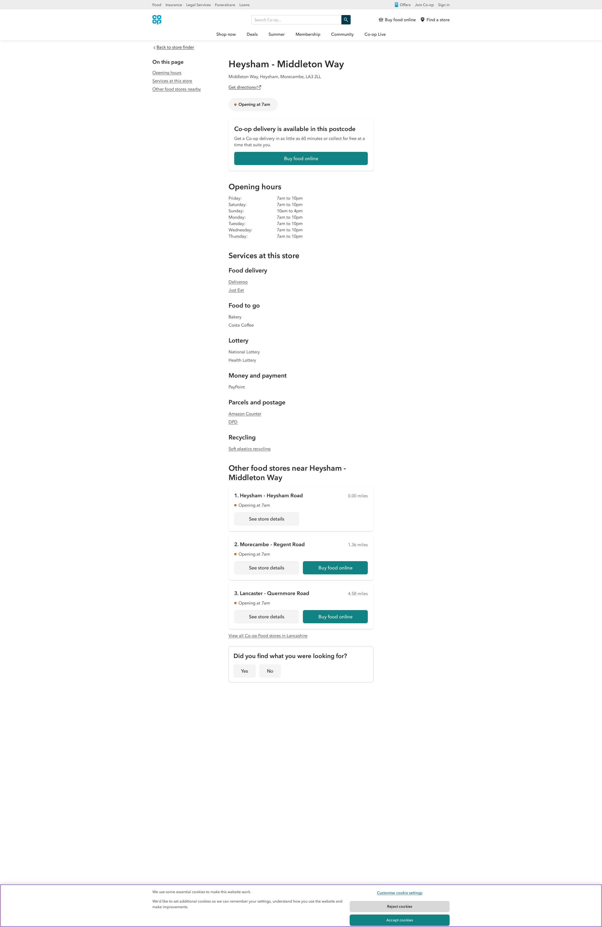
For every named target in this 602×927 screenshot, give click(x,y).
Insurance (174, 4)
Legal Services (198, 4)
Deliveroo (238, 281)
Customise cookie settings (399, 892)
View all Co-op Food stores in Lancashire (268, 635)
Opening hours (166, 72)
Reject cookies (399, 906)
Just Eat (236, 290)
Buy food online (301, 158)
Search (346, 19)
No (270, 671)
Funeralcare (225, 4)
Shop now (226, 34)
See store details (274, 520)
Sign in (444, 4)
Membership (308, 34)
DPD (233, 422)
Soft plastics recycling (249, 448)
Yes (244, 671)
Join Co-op (424, 4)
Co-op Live (375, 34)
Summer (277, 34)
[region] (301, 905)
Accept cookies (399, 920)
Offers (405, 4)
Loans (244, 4)
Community (342, 34)
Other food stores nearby (176, 89)
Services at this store (172, 80)
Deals (252, 34)
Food (156, 4)
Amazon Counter (245, 413)
